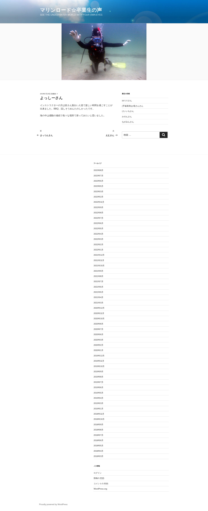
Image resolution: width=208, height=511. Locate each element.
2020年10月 (99, 318)
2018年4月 (98, 451)
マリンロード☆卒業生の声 (71, 10)
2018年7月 (98, 435)
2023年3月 (98, 191)
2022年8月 (98, 212)
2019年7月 (98, 382)
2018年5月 (98, 445)
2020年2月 (98, 345)
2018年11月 (99, 414)
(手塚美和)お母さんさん (132, 106)
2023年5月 (98, 186)
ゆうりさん (127, 100)
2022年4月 (98, 234)
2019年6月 (98, 387)
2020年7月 (98, 329)
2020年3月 (98, 340)
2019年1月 (98, 408)
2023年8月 (98, 170)
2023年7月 (98, 175)
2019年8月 (98, 377)
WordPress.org (100, 489)
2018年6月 (98, 440)
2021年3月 (98, 303)
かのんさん (127, 116)
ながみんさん (128, 122)
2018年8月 (98, 430)
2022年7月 (98, 218)
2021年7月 (98, 281)
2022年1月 (98, 250)
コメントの (101, 483)
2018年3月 (98, 456)
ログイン (98, 473)
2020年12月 (99, 308)
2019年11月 (99, 361)
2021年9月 (98, 271)
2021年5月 (98, 292)
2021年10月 (99, 265)
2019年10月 (99, 366)
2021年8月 (98, 276)
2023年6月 (98, 181)
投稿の (99, 478)
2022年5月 (98, 228)
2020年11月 (99, 313)
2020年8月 (98, 324)
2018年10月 (99, 419)
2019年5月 (98, 393)
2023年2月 (98, 197)
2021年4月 (98, 297)
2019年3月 (98, 403)
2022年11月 (99, 202)
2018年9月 (98, 424)
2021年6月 (98, 287)
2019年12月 (99, 355)
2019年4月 (98, 398)
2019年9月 (98, 371)
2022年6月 (98, 223)
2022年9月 (98, 207)
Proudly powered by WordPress (53, 504)
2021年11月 (99, 260)
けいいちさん (128, 111)
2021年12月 (99, 255)
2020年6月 (98, 334)
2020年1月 (98, 350)
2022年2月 (98, 244)
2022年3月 (98, 239)
